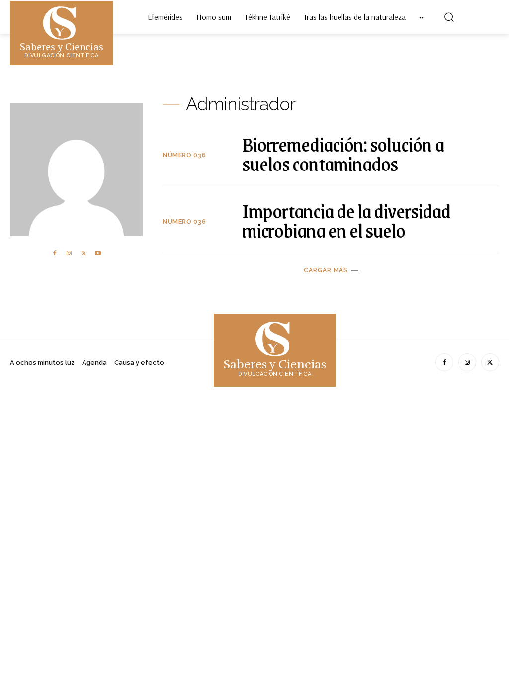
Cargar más (326, 270)
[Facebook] (55, 253)
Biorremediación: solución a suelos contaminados (343, 154)
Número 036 (184, 155)
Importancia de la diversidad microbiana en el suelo (346, 220)
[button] (449, 17)
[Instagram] (69, 253)
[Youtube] (98, 253)
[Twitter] (83, 253)
